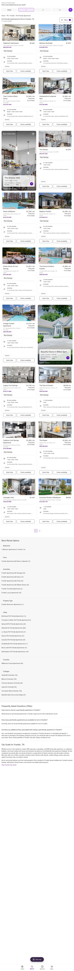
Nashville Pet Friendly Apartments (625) (14, 628)
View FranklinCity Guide (9, 765)
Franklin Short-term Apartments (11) (13, 604)
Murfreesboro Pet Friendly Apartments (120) (15, 652)
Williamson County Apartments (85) (12, 663)
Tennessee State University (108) (12, 691)
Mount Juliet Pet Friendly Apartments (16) (14, 648)
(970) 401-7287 (43, 154)
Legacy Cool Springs (10, 385)
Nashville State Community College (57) (14, 695)
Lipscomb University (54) (9, 687)
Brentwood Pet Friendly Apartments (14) (14, 616)
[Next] (70, 10)
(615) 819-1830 (7, 104)
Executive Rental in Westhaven (50, 497)
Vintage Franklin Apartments (8, 324)
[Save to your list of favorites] (33, 27)
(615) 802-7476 (43, 47)
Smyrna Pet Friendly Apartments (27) (13, 636)
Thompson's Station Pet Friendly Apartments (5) (16, 620)
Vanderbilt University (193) (10, 675)
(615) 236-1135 (43, 501)
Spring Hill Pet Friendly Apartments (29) (14, 624)
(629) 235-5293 (43, 391)
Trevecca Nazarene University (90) (12, 683)
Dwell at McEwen (9, 211)
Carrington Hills (8, 497)
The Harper (43, 440)
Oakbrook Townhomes (11, 43)
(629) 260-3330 (43, 274)
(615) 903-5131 (43, 217)
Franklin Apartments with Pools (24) (12, 581)
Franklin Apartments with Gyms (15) (13, 577)
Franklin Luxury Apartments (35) (11, 593)
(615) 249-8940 (7, 448)
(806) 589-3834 (43, 446)
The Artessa (43, 149)
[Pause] (33, 135)
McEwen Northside (45, 43)
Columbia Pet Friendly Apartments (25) (13, 640)
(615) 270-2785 (7, 217)
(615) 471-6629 (7, 391)
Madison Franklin (45, 211)
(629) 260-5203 (7, 332)
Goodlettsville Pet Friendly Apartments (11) (15, 644)
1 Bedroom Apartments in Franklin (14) (13, 549)
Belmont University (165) (9, 679)
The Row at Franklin (46, 385)
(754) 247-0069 (7, 501)
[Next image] (33, 32)
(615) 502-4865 (43, 104)
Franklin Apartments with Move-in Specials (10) (16, 561)
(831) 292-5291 (7, 274)
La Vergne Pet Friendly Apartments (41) (14, 632)
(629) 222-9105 (7, 47)
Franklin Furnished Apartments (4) (12, 589)
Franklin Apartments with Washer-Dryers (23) (15, 585)
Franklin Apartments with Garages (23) (13, 573)
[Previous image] (3, 32)
